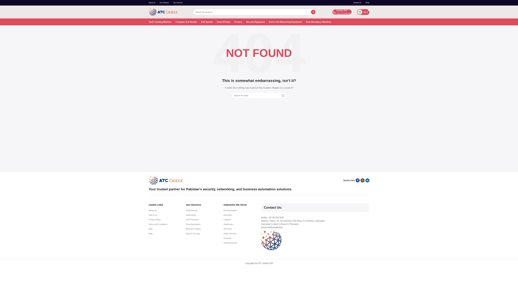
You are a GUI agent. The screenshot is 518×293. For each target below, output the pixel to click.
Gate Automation (193, 224)
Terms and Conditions (158, 224)
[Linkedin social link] (367, 180)
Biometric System (193, 229)
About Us (153, 210)
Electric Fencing (193, 234)
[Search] (313, 12)
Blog (150, 234)
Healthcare (228, 224)
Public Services (230, 234)
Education (228, 215)
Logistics (227, 220)
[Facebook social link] (358, 180)
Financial (227, 238)
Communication (230, 210)
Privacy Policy (154, 220)
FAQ (150, 229)
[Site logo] (163, 12)
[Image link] (166, 180)
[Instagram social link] (363, 180)
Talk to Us (153, 215)
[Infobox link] (342, 12)
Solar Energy (191, 210)
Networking (191, 215)
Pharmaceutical (230, 243)
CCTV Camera (192, 220)
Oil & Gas (228, 229)
